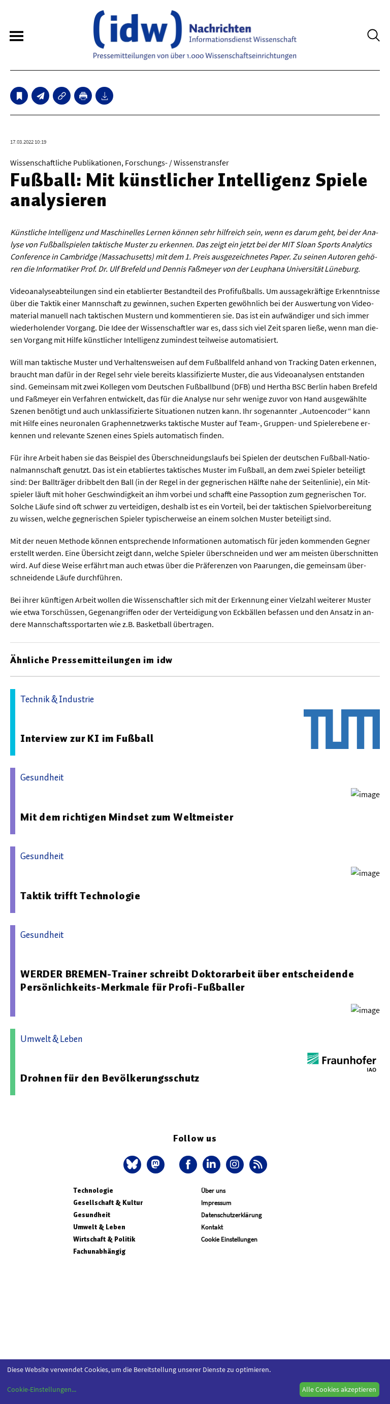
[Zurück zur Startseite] (195, 35)
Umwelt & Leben (99, 1227)
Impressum (216, 1202)
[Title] (62, 96)
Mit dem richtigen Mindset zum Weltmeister (127, 817)
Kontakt (212, 1227)
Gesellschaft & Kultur (108, 1202)
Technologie (93, 1190)
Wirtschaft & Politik (104, 1239)
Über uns (213, 1190)
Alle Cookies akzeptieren (339, 1389)
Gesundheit (91, 1215)
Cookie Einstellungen (229, 1239)
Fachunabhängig (99, 1251)
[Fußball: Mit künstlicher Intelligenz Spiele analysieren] (40, 96)
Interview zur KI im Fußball (87, 738)
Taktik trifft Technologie (80, 895)
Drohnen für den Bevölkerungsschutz (110, 1078)
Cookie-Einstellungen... (41, 1389)
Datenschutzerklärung (231, 1215)
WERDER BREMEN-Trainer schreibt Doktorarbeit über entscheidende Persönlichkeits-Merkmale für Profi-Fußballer (187, 980)
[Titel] (19, 96)
